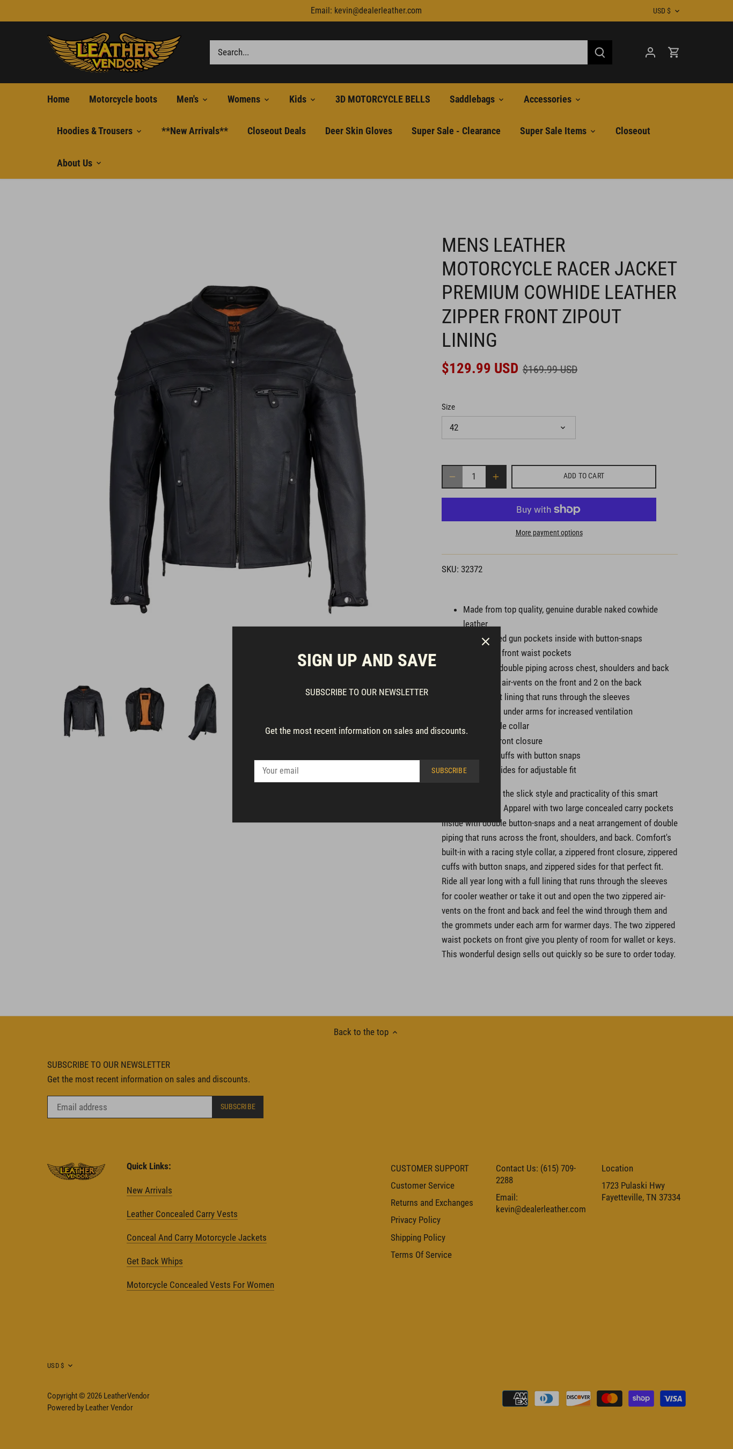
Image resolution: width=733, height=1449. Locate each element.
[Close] (485, 641)
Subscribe (448, 770)
